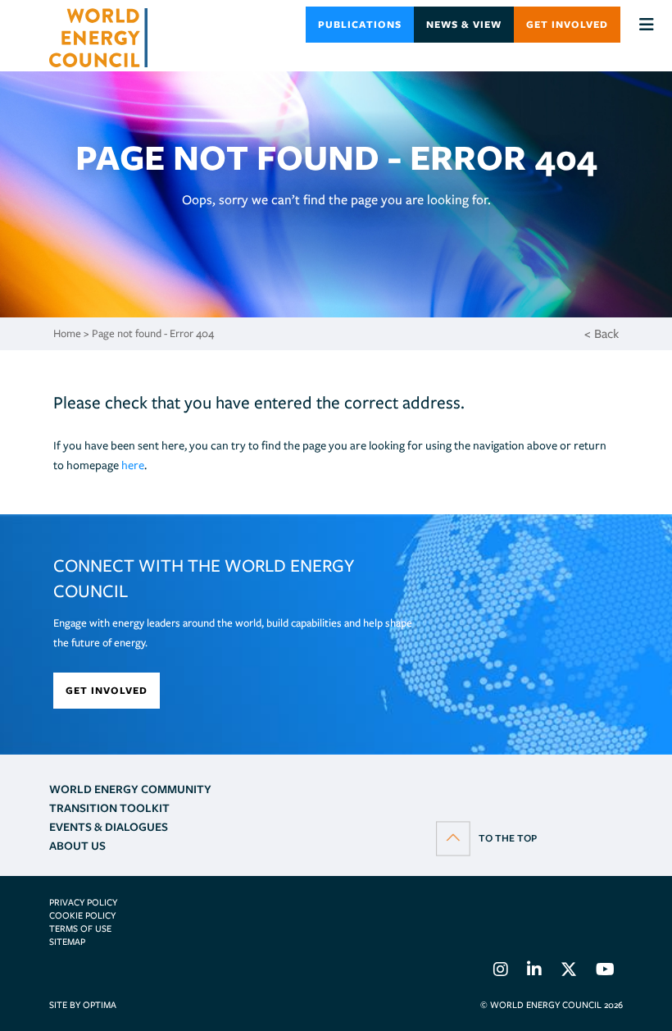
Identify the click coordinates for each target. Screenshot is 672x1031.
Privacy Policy (83, 902)
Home (67, 333)
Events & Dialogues (108, 827)
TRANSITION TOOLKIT (109, 808)
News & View (464, 24)
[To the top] (486, 837)
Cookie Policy (82, 915)
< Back (601, 334)
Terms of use (80, 928)
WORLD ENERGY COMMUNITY (130, 789)
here (132, 465)
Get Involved (567, 24)
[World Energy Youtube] (605, 972)
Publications (360, 24)
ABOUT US (77, 845)
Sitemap (67, 941)
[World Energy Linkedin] (534, 972)
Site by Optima (82, 1004)
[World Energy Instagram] (500, 972)
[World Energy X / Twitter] (568, 972)
